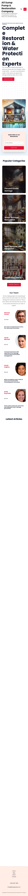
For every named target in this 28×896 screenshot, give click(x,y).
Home (14, 871)
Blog (14, 873)
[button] (14, 284)
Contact (14, 876)
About (14, 875)
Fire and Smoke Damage (11, 189)
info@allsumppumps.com (14, 887)
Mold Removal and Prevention (13, 247)
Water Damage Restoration (11, 218)
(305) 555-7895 (14, 883)
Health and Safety (12, 277)
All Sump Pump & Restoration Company (8, 7)
